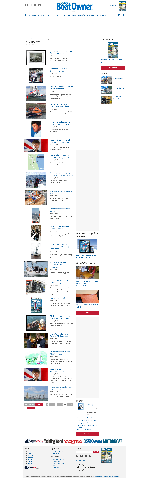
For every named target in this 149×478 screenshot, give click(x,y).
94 (59, 404)
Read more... (87, 312)
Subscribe (114, 3)
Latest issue (107, 39)
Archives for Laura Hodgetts (37, 39)
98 (71, 404)
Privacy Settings (115, 476)
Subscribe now (80, 460)
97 (68, 404)
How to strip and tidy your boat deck (118, 87)
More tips (87, 434)
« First (38, 404)
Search (96, 452)
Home (26, 39)
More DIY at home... (86, 263)
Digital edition (113, 5)
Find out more (112, 67)
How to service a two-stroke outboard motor (117, 98)
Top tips (80, 400)
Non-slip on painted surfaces (85, 418)
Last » (32, 408)
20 (50, 404)
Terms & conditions (98, 476)
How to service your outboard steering (118, 77)
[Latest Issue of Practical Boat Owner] (122, 6)
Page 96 (48, 39)
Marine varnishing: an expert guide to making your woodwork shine (87, 283)
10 (47, 404)
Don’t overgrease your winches (86, 420)
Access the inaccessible (90, 405)
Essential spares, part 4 (84, 429)
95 (62, 404)
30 (53, 404)
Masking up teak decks (83, 423)
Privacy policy (107, 476)
